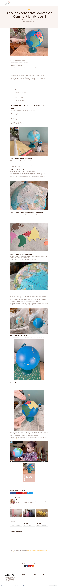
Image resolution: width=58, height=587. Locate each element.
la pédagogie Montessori (34, 57)
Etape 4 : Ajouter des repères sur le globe (22, 95)
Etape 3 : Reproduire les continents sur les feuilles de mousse (25, 94)
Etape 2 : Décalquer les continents (20, 92)
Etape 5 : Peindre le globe (19, 97)
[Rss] (33, 566)
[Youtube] (29, 566)
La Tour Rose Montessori (16, 519)
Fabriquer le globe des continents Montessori (21, 87)
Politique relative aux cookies (26, 585)
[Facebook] (27, 566)
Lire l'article (13, 521)
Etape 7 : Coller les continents (20, 100)
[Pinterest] (31, 566)
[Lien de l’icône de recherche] (45, 3)
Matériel (16, 89)
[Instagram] (25, 566)
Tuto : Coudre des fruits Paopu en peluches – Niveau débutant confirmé (42, 520)
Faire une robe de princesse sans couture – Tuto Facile (28, 520)
